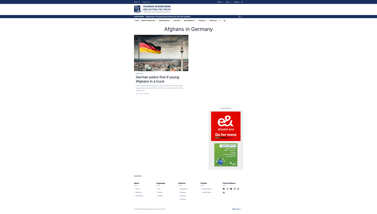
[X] (227, 189)
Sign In (228, 2)
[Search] (242, 2)
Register (236, 2)
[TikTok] (238, 189)
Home (137, 20)
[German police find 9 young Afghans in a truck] (161, 53)
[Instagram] (235, 189)
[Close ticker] (242, 17)
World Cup (213, 20)
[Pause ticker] (239, 17)
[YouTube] (231, 189)
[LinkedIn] (224, 192)
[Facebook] (224, 189)
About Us (137, 2)
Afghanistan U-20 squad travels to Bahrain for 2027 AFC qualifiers (168, 16)
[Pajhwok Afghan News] (152, 9)
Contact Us (146, 2)
